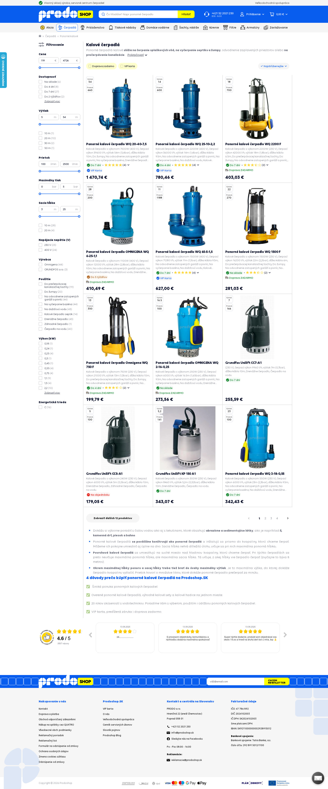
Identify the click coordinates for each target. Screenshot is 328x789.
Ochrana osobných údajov (54, 751)
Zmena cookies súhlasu (52, 756)
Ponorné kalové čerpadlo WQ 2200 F (253, 144)
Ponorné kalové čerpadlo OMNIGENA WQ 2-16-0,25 (187, 365)
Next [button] (285, 634)
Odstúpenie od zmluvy (52, 762)
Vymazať (174, 14)
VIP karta (108, 708)
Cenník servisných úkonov (117, 724)
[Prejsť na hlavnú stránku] (66, 14)
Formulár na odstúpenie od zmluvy (58, 746)
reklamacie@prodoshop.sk (186, 760)
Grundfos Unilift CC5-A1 (104, 474)
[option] (125, 638)
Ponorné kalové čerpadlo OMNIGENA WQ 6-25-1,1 (117, 254)
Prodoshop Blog (112, 735)
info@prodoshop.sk (182, 732)
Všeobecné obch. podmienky (55, 730)
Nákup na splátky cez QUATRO (56, 724)
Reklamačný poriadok (51, 735)
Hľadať (186, 14)
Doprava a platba (49, 714)
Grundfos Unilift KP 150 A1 (176, 474)
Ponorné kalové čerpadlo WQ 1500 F (253, 252)
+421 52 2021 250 (181, 726)
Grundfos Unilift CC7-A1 (243, 363)
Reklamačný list (48, 740)
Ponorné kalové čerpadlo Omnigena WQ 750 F (117, 365)
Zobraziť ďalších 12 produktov (113, 518)
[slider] (40, 67)
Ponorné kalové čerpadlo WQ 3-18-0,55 (254, 474)
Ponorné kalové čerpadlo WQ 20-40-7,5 (116, 144)
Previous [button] (90, 634)
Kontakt (43, 708)
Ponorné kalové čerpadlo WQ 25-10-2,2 (185, 144)
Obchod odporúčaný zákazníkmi (57, 719)
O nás (106, 714)
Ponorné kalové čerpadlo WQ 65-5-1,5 (184, 252)
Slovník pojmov (111, 730)
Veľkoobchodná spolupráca (118, 719)
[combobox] (273, 66)
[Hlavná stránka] (40, 36)
